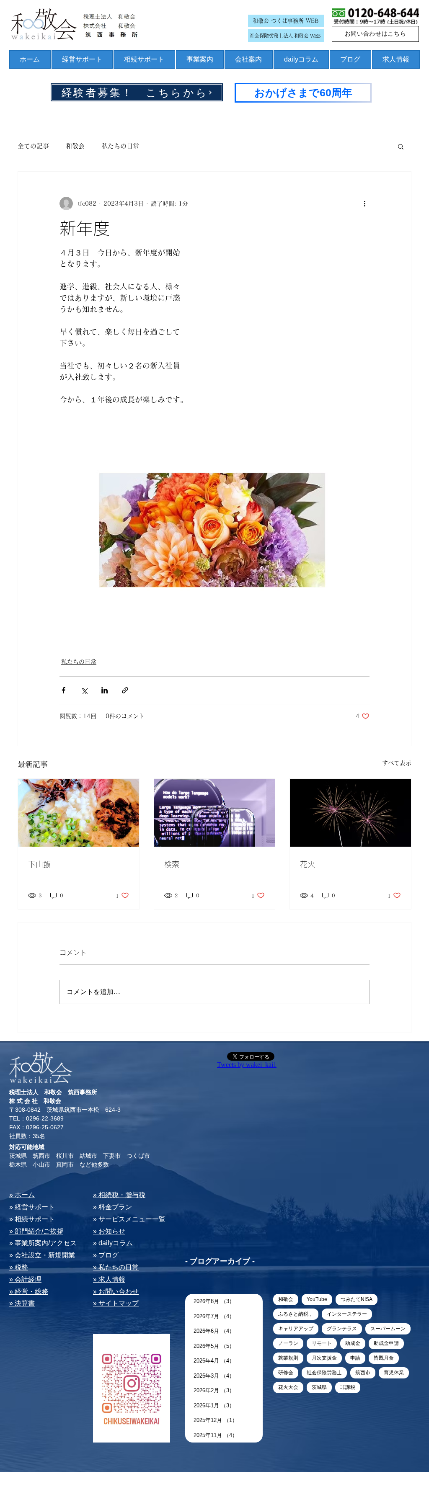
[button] (401, 146)
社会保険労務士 (324, 1373)
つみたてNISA (356, 1299)
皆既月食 (384, 1358)
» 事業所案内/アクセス (43, 1243)
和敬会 (75, 146)
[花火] (350, 813)
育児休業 (394, 1373)
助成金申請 (386, 1343)
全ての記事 (33, 146)
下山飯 (39, 864)
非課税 (347, 1387)
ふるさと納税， (295, 1314)
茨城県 (319, 1387)
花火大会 (288, 1387)
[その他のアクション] (364, 203)
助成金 (352, 1343)
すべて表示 (396, 763)
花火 (307, 864)
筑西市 (362, 1373)
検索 (171, 864)
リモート (322, 1343)
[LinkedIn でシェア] (105, 690)
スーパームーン (388, 1329)
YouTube (317, 1299)
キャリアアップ (295, 1329)
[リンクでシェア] (125, 690)
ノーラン (288, 1343)
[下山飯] (78, 813)
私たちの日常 (120, 146)
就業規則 (288, 1358)
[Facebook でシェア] (63, 690)
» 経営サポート (32, 1207)
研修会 (285, 1373)
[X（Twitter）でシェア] (84, 690)
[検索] (214, 813)
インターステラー (347, 1314)
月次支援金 (324, 1358)
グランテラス (342, 1329)
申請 (355, 1358)
